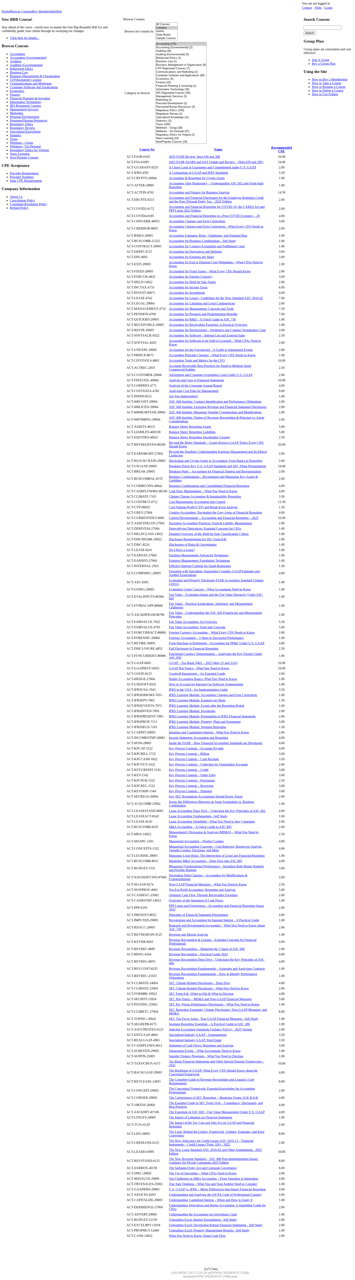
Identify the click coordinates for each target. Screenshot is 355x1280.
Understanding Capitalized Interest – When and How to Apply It (210, 1200)
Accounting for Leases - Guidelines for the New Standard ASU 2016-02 (216, 298)
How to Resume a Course (328, 87)
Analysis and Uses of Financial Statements (196, 380)
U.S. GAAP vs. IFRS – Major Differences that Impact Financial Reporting (217, 1189)
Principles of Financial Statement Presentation (198, 915)
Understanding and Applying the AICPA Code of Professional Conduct (215, 1194)
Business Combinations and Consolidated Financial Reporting (209, 486)
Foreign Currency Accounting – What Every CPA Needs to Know (212, 632)
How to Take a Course (326, 83)
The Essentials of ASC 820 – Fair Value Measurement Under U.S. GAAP (217, 1112)
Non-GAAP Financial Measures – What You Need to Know (208, 884)
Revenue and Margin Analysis (188, 934)
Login (328, 7)
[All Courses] (167, 24)
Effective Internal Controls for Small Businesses (200, 566)
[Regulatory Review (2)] (181, 114)
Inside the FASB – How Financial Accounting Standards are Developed (215, 743)
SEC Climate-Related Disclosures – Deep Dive (199, 983)
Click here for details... (24, 38)
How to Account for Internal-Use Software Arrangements (206, 684)
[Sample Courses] (167, 38)
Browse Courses (21, 11)
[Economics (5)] (181, 79)
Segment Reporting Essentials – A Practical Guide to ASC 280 (209, 1024)
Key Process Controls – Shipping (190, 791)
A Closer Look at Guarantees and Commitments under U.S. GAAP (212, 167)
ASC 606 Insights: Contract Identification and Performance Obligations (215, 401)
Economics (17, 91)
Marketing (16, 113)
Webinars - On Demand (25, 146)
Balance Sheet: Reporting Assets (190, 426)
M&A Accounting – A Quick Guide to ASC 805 (200, 827)
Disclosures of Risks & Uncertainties (193, 544)
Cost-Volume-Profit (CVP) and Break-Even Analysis (203, 507)
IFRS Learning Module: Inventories (192, 711)
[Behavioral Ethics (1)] (181, 58)
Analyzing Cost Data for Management (193, 391)
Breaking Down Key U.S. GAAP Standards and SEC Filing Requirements (217, 466)
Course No (146, 149)
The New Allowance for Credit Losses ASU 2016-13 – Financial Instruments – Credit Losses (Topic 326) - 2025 (211, 1142)
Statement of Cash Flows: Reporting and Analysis (201, 1045)
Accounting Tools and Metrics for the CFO (197, 360)
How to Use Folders (325, 94)
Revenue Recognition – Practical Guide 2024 (198, 954)
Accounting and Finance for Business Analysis (199, 192)
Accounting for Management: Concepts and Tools (201, 308)
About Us (16, 196)
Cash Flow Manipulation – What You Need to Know (203, 491)
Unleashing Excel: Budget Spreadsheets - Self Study (203, 1219)
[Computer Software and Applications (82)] (181, 75)
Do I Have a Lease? (182, 550)
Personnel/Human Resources (28, 120)
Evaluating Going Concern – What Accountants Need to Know (210, 589)
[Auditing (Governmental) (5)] (181, 54)
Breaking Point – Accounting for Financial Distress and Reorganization (215, 471)
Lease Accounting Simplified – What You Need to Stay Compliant (212, 821)
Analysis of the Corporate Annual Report (195, 385)
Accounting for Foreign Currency (190, 276)
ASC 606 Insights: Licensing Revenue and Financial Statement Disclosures (217, 407)
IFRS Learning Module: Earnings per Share (197, 700)
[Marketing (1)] (181, 100)
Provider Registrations (24, 173)
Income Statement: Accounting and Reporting (198, 737)
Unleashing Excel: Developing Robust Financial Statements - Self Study (216, 1225)
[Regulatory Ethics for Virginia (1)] (181, 135)
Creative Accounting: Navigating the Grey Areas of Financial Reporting (215, 512)
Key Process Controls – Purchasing (192, 780)
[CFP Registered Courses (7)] (181, 68)
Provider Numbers (22, 177)
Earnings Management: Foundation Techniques (199, 560)
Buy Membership (43, 11)
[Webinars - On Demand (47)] (181, 131)
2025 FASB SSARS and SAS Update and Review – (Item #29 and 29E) (216, 162)
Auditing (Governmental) (26, 65)
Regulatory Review (22, 128)
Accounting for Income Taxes (188, 287)
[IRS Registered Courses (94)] (181, 93)
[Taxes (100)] (181, 124)
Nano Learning (20, 154)
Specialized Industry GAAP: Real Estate (195, 1040)
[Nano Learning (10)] (181, 138)
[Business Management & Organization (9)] (181, 65)
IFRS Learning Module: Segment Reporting (197, 727)
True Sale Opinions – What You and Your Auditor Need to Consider (213, 1184)
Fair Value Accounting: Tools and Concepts (197, 627)
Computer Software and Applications (34, 87)
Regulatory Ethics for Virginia (29, 150)
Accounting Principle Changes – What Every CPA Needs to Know (212, 355)
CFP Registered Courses (25, 80)
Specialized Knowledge (25, 131)
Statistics (15, 135)
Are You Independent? (183, 396)
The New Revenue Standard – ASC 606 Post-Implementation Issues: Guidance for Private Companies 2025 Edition (213, 1160)
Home (6, 11)
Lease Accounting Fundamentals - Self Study (198, 816)
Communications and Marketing (31, 83)
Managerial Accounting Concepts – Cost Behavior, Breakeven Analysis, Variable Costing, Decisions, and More (215, 848)
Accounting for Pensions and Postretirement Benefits (203, 314)
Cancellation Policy (22, 200)
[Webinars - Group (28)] (181, 128)
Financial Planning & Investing (30, 98)
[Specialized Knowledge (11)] (181, 117)
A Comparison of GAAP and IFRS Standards (198, 172)
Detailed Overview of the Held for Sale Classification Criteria (209, 534)
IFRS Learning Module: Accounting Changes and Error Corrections (213, 695)
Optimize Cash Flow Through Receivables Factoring (203, 895)
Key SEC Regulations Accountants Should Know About (205, 796)
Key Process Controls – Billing (189, 753)
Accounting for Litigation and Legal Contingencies (202, 303)
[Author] (167, 31)
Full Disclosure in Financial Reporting (193, 648)
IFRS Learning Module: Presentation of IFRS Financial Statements (212, 716)
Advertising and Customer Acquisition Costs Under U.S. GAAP (210, 375)
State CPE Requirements (26, 180)
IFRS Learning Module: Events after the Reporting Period (206, 705)
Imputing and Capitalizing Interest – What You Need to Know (209, 732)
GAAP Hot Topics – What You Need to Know (199, 668)
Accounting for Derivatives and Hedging (195, 251)
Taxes (13, 139)
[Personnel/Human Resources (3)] (181, 107)
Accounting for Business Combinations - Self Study (202, 241)
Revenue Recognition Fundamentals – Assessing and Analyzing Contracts (217, 968)
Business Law (19, 72)
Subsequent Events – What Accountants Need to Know (205, 1051)
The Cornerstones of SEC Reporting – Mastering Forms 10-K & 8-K (213, 1097)
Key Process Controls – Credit (188, 769)
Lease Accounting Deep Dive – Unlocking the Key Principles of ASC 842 (217, 811)
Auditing (15, 61)
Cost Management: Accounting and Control (197, 502)
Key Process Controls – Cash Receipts (194, 759)
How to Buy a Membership (329, 79)
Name (218, 149)
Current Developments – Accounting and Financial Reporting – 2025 (213, 518)
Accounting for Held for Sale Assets (192, 282)
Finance (15, 94)
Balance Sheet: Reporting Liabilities (192, 432)
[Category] (167, 28)
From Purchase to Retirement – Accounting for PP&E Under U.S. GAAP (216, 643)
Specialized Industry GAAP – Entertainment (197, 1035)
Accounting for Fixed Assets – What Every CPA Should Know (210, 271)
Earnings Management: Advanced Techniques (198, 555)
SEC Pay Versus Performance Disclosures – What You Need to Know (214, 1004)
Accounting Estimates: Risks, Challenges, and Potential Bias (208, 235)
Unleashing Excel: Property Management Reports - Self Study (209, 1230)
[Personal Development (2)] (181, 103)
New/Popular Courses (24, 157)
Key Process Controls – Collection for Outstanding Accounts (208, 764)
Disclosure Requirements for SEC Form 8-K (198, 539)
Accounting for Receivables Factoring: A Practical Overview (208, 324)
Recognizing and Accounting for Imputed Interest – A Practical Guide (214, 920)
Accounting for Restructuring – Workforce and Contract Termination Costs (217, 330)
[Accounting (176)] (181, 44)
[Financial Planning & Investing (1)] (181, 86)
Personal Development (24, 117)
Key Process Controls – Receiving (191, 786)
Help (318, 7)
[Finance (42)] (181, 82)
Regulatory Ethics (21, 124)
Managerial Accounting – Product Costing (196, 841)
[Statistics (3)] (181, 121)
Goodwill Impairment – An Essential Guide (197, 673)
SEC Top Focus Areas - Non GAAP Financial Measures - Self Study (213, 1019)
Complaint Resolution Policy (28, 204)
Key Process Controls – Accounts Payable (196, 748)
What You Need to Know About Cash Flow (197, 1235)
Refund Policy (19, 208)
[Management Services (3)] (181, 96)
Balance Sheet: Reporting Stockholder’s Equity (199, 437)
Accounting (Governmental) (28, 57)
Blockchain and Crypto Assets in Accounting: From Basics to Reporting (215, 460)
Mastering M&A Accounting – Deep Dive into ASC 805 (205, 861)
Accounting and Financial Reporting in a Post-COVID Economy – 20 (214, 216)
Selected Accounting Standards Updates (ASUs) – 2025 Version (210, 1029)
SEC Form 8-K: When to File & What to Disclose (201, 993)
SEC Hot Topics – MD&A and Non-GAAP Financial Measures (210, 999)
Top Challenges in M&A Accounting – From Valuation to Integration (213, 1178)
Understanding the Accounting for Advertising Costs (203, 1214)
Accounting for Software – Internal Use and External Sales (207, 335)
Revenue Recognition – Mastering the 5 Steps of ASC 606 (207, 949)
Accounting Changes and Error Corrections (197, 221)
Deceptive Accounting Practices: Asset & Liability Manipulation (210, 523)
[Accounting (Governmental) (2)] (181, 47)
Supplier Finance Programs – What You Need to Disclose (206, 1056)
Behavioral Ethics (21, 68)
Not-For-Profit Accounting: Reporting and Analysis (202, 889)
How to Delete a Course (327, 90)
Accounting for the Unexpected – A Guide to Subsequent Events (211, 350)
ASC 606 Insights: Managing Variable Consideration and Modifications (215, 412)
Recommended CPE (281, 149)
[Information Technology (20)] (181, 89)
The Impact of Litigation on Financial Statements (200, 1117)
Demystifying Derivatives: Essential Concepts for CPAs (205, 528)
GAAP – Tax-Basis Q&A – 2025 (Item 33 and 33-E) (203, 663)
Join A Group (320, 60)
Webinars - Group (21, 142)
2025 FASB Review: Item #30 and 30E (194, 156)
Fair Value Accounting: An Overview (193, 622)
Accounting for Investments (187, 292)
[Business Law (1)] (181, 61)
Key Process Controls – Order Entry (192, 775)
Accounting (17, 54)
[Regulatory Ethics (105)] (181, 110)
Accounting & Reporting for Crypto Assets (197, 178)
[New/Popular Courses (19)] (181, 142)
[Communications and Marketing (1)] (181, 72)
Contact (307, 7)
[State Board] (167, 35)
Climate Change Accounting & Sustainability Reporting (205, 496)
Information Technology (25, 102)
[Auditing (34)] (181, 51)
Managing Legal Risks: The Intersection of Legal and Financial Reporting (217, 855)
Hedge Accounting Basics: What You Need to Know (203, 679)
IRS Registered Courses (25, 105)
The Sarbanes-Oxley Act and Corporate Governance (203, 1168)
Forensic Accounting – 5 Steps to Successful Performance (206, 638)
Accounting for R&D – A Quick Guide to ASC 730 (202, 319)
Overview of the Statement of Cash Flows (196, 900)
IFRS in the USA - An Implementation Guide (198, 689)
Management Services (24, 109)
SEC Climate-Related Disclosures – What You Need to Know (209, 988)
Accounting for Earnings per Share (191, 257)
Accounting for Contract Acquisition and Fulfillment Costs (207, 246)
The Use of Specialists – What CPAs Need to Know (203, 1173)
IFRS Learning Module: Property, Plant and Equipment (205, 721)
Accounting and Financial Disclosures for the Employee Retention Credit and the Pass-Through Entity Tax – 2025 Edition (216, 199)
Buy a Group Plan (323, 63)
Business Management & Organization (35, 76)
